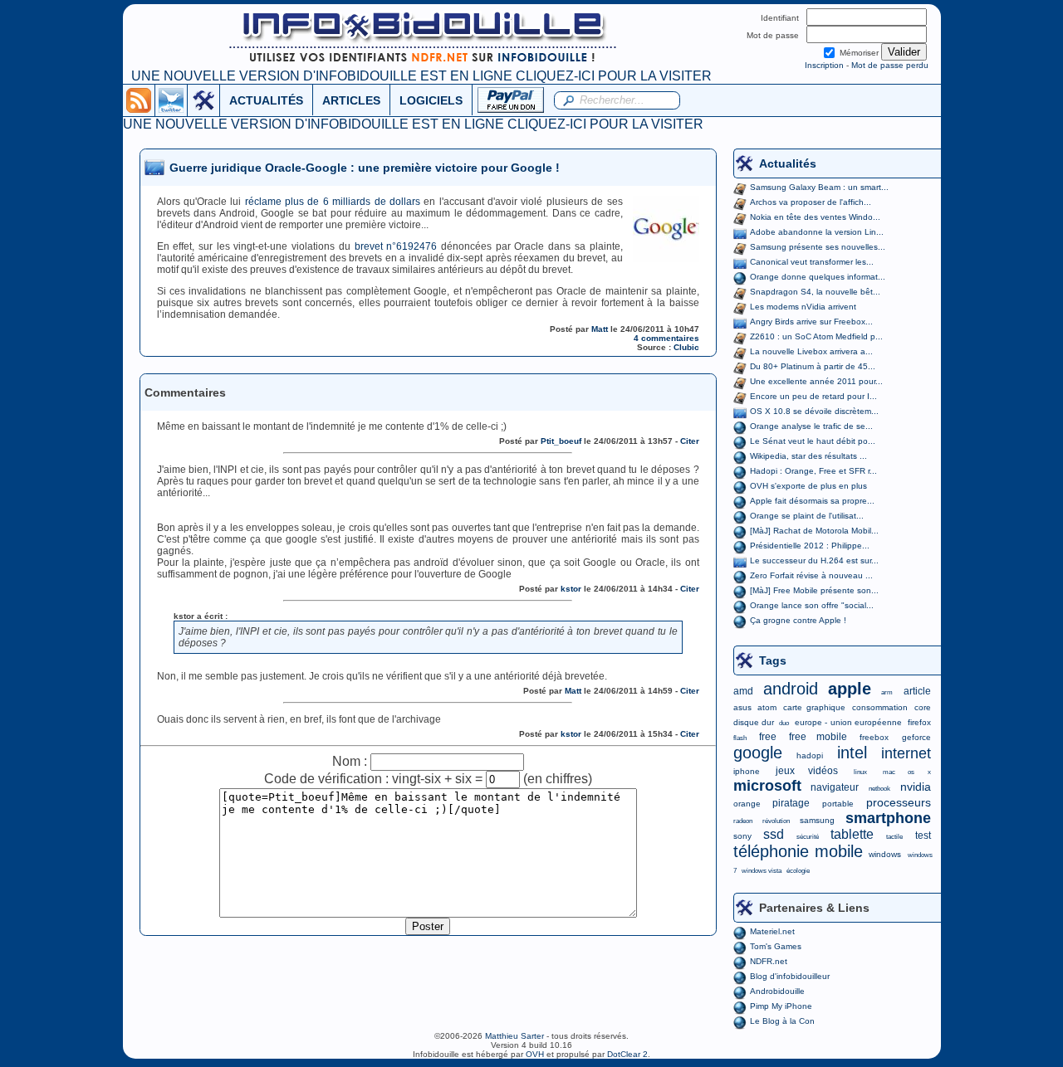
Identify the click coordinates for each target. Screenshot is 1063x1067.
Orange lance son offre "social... (812, 605)
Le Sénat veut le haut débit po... (812, 441)
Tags (772, 660)
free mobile (818, 737)
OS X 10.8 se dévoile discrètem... (814, 411)
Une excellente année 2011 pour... (816, 381)
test (923, 835)
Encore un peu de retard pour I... (813, 396)
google (757, 752)
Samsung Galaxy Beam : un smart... (819, 187)
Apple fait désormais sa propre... (812, 500)
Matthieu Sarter (514, 1035)
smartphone (888, 818)
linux (860, 772)
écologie (798, 871)
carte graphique (814, 707)
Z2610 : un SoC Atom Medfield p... (816, 336)
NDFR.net (768, 961)
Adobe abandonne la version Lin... (817, 231)
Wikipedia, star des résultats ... (808, 455)
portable (838, 803)
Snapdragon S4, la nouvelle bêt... (815, 291)
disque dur (753, 722)
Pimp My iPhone (781, 1006)
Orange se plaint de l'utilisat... (807, 515)
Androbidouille (777, 991)
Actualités (787, 163)
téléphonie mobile (798, 851)
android (790, 689)
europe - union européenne (848, 722)
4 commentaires (666, 338)
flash (740, 738)
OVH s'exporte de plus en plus (808, 485)
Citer (689, 441)
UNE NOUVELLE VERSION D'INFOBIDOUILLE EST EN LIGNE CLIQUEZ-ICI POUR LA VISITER (421, 76)
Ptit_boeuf (561, 441)
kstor (571, 588)
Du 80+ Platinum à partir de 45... (812, 366)
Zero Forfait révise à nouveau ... (811, 575)
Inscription (824, 65)
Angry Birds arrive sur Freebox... (811, 321)
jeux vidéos (807, 771)
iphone (746, 771)
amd (743, 691)
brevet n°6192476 (396, 246)
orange (747, 803)
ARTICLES (351, 100)
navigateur (835, 787)
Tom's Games (775, 946)
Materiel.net (772, 931)
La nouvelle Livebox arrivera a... (811, 351)
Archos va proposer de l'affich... (810, 202)
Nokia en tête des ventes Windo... (815, 217)
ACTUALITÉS (266, 100)
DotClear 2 (627, 1054)
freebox (874, 737)
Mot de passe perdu (889, 65)
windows (885, 854)
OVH (535, 1054)
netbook (879, 788)
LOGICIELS (431, 100)
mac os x (906, 772)
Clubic (686, 347)
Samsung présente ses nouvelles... (817, 246)
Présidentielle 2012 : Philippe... (810, 545)
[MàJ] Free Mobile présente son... (814, 590)
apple (849, 689)
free (767, 737)
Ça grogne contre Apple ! (798, 620)
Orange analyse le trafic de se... (811, 426)
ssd (773, 834)
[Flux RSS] (138, 99)
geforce (916, 737)
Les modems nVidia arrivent (803, 306)
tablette (852, 834)
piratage (791, 803)
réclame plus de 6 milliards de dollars (332, 201)
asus (742, 707)
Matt (599, 329)
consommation (880, 707)
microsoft (767, 785)
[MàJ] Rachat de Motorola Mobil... (814, 530)
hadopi (809, 755)
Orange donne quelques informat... (817, 276)
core (922, 707)
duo (784, 723)
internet (906, 753)
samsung (817, 820)
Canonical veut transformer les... (812, 261)
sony (742, 835)
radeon (742, 821)
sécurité (807, 836)
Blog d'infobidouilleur (790, 976)
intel (852, 752)
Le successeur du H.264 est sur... (814, 560)
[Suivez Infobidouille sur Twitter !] (171, 99)
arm (887, 692)
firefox (919, 722)
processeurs (898, 802)
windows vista (761, 871)
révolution (776, 821)
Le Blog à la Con (782, 1021)
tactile (894, 836)
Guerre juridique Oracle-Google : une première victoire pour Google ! (364, 167)
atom (766, 707)
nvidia (915, 786)
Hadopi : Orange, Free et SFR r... (813, 470)
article (917, 691)
